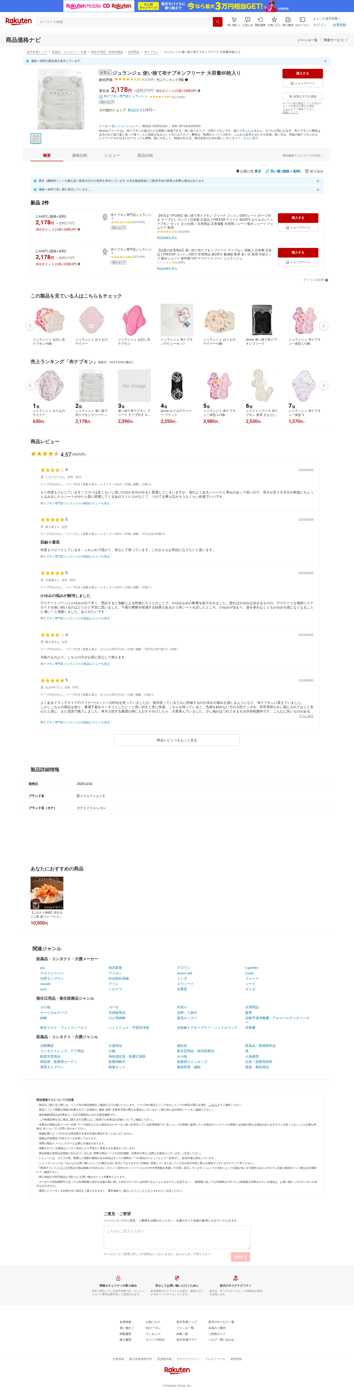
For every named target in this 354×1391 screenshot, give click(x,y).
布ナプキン (151, 52)
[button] (248, 22)
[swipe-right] (324, 326)
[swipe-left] (30, 326)
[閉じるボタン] (326, 61)
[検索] (218, 22)
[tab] (47, 155)
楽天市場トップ (37, 52)
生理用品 (133, 52)
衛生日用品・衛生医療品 (107, 52)
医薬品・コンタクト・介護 (69, 52)
